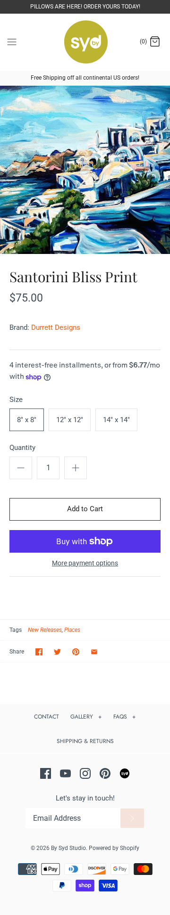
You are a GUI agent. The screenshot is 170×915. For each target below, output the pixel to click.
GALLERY (86, 716)
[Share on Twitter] (57, 651)
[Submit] (132, 818)
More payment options (85, 563)
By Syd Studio (68, 848)
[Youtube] (65, 773)
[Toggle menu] (12, 41)
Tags (15, 630)
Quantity (22, 447)
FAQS (124, 716)
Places (72, 630)
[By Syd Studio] (85, 42)
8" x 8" (26, 420)
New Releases (45, 630)
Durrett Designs (55, 327)
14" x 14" (116, 420)
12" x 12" (69, 420)
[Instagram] (85, 773)
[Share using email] (94, 651)
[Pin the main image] (75, 651)
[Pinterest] (105, 773)
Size (16, 399)
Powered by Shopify (114, 848)
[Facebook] (45, 773)
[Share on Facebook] (38, 651)
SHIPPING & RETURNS (85, 741)
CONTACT (46, 716)
